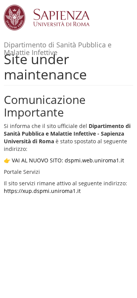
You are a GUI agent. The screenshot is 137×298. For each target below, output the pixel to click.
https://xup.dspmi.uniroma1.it (42, 190)
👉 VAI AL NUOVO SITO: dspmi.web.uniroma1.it (64, 160)
